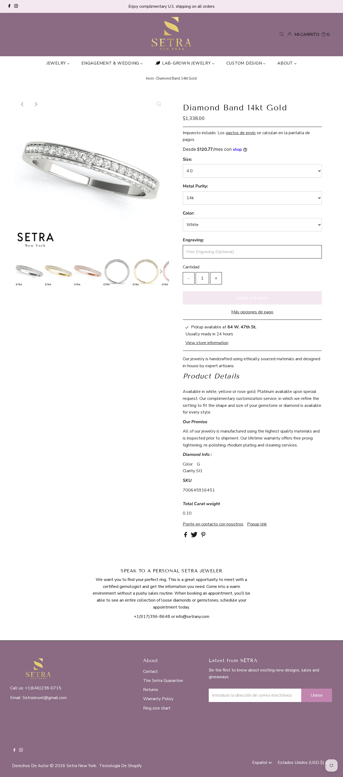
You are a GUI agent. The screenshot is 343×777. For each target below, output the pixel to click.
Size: (187, 159)
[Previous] (22, 104)
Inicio (150, 78)
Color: (188, 213)
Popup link (257, 524)
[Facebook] (9, 6)
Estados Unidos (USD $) (301, 762)
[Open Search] (281, 34)
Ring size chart (156, 708)
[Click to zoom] (159, 104)
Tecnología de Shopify (120, 766)
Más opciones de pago (252, 312)
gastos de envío (241, 133)
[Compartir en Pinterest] (203, 536)
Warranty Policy (158, 699)
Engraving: (193, 240)
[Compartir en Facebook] (186, 536)
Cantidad (191, 267)
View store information (206, 343)
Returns (150, 690)
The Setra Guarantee (163, 681)
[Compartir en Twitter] (195, 536)
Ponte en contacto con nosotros (213, 524)
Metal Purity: (195, 186)
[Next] (36, 104)
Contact (150, 671)
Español (260, 762)
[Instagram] (16, 6)
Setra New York (81, 766)
